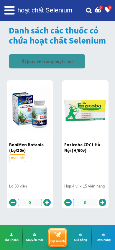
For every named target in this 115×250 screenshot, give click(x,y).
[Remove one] (13, 202)
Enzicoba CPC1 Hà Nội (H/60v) (82, 147)
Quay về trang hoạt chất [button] (48, 61)
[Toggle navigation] (9, 10)
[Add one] (47, 202)
